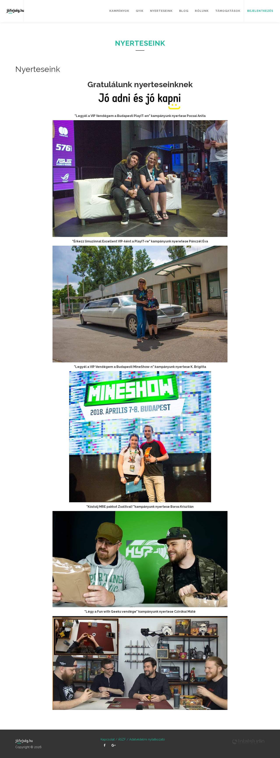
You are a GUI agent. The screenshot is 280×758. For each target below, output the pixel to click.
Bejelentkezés (260, 10)
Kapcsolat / (109, 739)
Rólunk (202, 10)
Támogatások (227, 10)
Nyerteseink (161, 10)
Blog (183, 10)
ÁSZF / (122, 739)
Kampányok (119, 10)
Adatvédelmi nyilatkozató (146, 739)
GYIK (140, 10)
